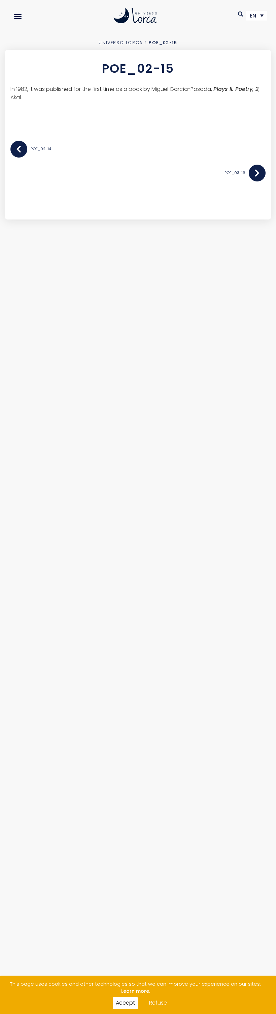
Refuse (158, 1003)
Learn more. (135, 991)
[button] (241, 13)
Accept (125, 1003)
